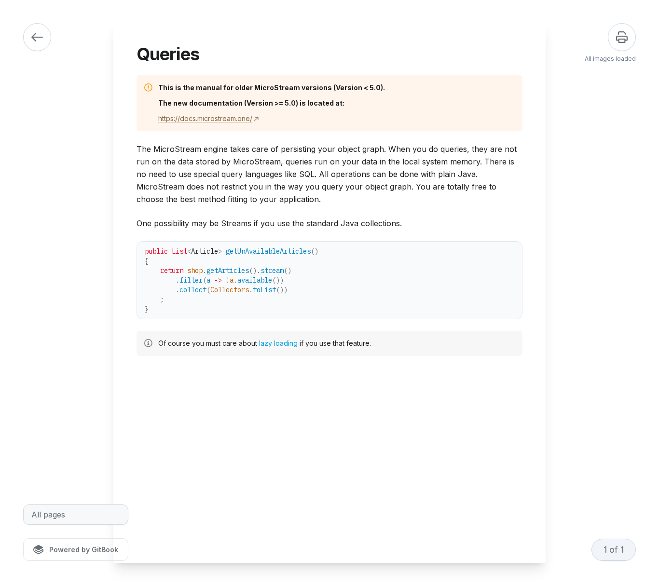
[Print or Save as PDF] (622, 37)
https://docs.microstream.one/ (205, 118)
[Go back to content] (37, 37)
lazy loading (278, 343)
